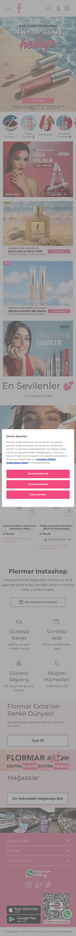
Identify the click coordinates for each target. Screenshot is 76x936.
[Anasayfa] (19, 8)
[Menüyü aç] (8, 8)
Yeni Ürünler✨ (11, 135)
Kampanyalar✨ (46, 134)
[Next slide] (69, 64)
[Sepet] (67, 8)
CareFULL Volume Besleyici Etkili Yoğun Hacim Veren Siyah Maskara (19, 527)
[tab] (32, 107)
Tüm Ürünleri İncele (38, 396)
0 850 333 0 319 (57, 686)
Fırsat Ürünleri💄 (28, 135)
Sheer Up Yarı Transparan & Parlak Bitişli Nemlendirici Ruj (56, 527)
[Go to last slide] (6, 64)
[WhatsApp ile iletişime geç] (67, 914)
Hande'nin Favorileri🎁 (64, 135)
